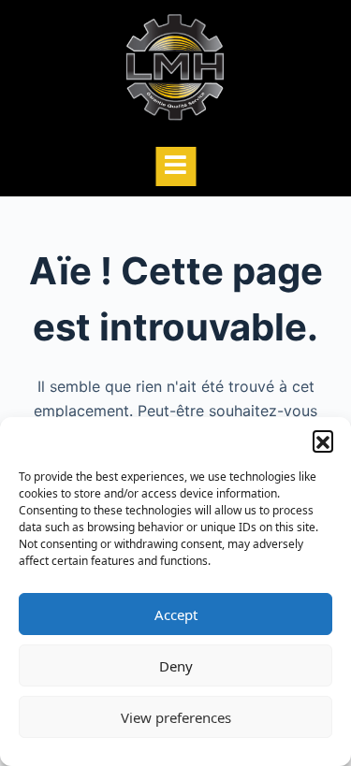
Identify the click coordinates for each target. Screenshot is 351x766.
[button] (323, 440)
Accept (175, 614)
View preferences (176, 717)
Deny (176, 666)
